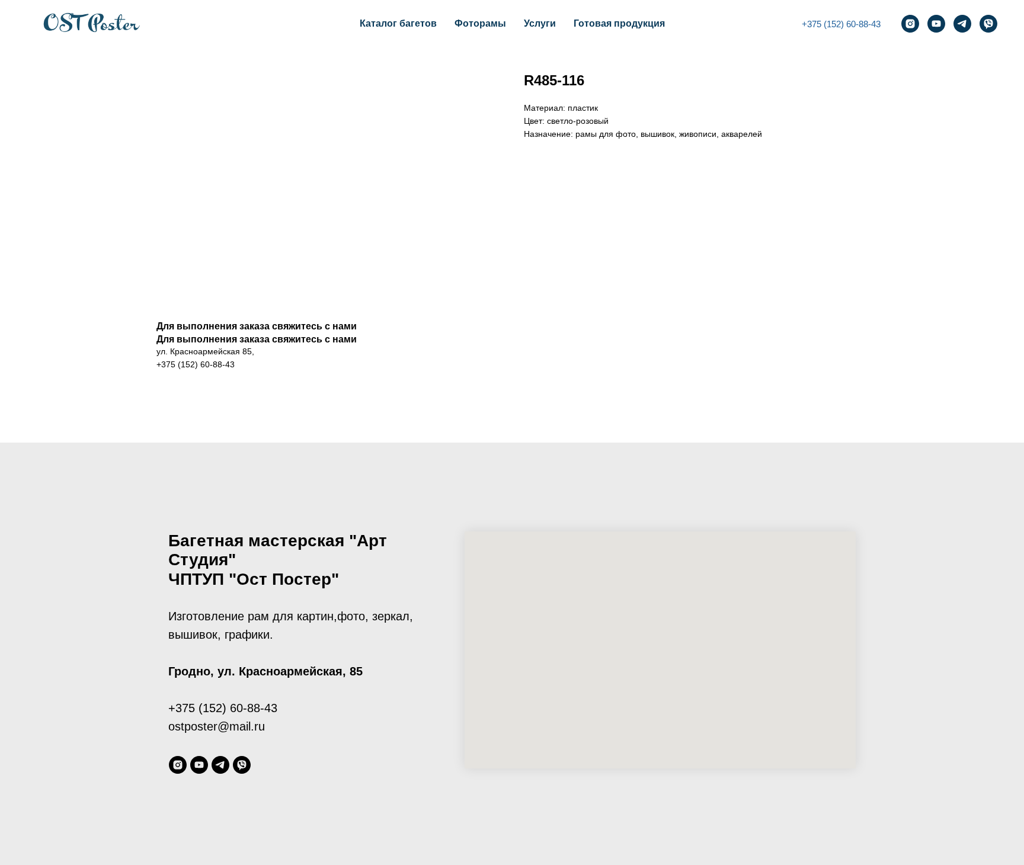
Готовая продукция (619, 23)
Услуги (540, 23)
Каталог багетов (398, 23)
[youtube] (936, 24)
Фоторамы (480, 23)
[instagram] (910, 24)
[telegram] (962, 24)
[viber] (988, 24)
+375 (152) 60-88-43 (841, 24)
